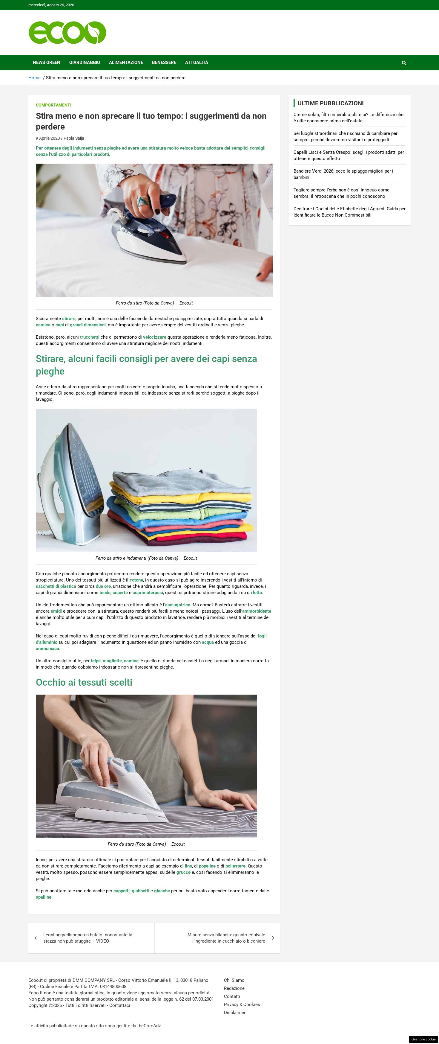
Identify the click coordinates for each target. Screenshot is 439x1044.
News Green (46, 62)
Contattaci (119, 1005)
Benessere (164, 62)
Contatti (232, 996)
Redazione (234, 988)
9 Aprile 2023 (48, 138)
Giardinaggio (84, 62)
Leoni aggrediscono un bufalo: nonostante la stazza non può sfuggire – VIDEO (87, 938)
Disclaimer (234, 1012)
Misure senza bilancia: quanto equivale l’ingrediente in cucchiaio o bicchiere (226, 938)
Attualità (196, 62)
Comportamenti (53, 105)
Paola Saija (74, 138)
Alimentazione (126, 62)
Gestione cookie (424, 1039)
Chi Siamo (234, 980)
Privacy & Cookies (242, 1004)
